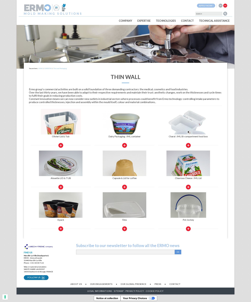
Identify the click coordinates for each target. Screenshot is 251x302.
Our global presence (133, 284)
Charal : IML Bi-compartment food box (188, 136)
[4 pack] (61, 212)
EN (225, 6)
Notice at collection (107, 298)
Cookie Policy (155, 291)
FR (220, 6)
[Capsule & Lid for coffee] (124, 170)
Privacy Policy (135, 291)
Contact (175, 284)
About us (76, 284)
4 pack (60, 219)
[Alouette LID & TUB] (61, 168)
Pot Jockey (188, 219)
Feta (124, 219)
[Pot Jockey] (188, 214)
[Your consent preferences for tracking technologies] (5, 297)
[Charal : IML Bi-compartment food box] (188, 130)
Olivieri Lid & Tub (60, 136)
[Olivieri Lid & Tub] (61, 130)
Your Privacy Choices (135, 298)
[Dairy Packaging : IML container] (124, 125)
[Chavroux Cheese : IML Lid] (188, 169)
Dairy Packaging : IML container (125, 136)
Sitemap (119, 291)
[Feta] (124, 212)
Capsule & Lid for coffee (125, 178)
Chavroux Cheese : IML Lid (188, 178)
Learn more (60, 145)
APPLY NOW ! (206, 5)
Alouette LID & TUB (61, 178)
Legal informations (99, 291)
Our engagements (101, 284)
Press (158, 284)
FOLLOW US (35, 277)
